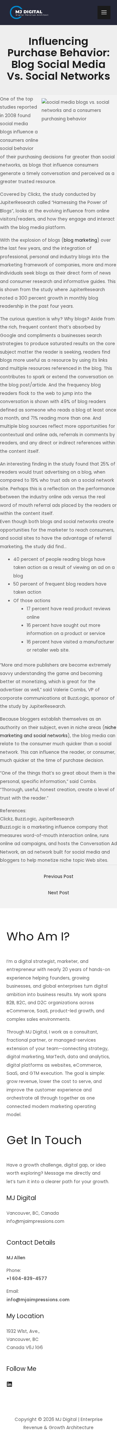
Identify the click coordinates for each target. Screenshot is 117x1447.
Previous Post (58, 876)
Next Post (58, 893)
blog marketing (80, 240)
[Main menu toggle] (104, 12)
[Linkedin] (9, 1384)
